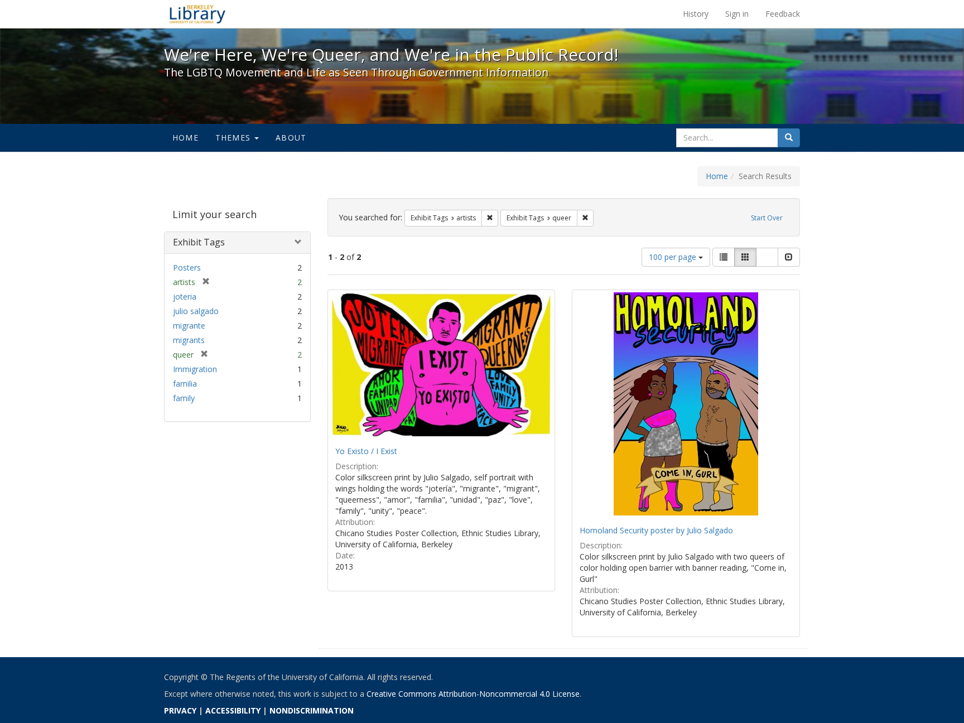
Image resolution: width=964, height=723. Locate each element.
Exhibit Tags (199, 242)
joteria (184, 296)
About (291, 137)
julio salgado (196, 311)
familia (185, 383)
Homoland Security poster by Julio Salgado (656, 530)
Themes (234, 137)
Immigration (195, 369)
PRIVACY (180, 710)
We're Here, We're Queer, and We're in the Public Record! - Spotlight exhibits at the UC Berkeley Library (197, 14)
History (695, 13)
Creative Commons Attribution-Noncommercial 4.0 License (473, 693)
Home (185, 137)
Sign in (737, 13)
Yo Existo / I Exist (366, 451)
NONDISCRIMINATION (311, 710)
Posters (187, 267)
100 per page (673, 257)
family (184, 398)
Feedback (782, 13)
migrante (189, 325)
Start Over (767, 218)
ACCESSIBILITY (233, 710)
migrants (189, 340)
